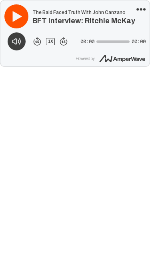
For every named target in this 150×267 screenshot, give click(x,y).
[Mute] (17, 41)
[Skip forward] (63, 41)
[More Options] (141, 9)
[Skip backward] (37, 41)
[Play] (16, 16)
